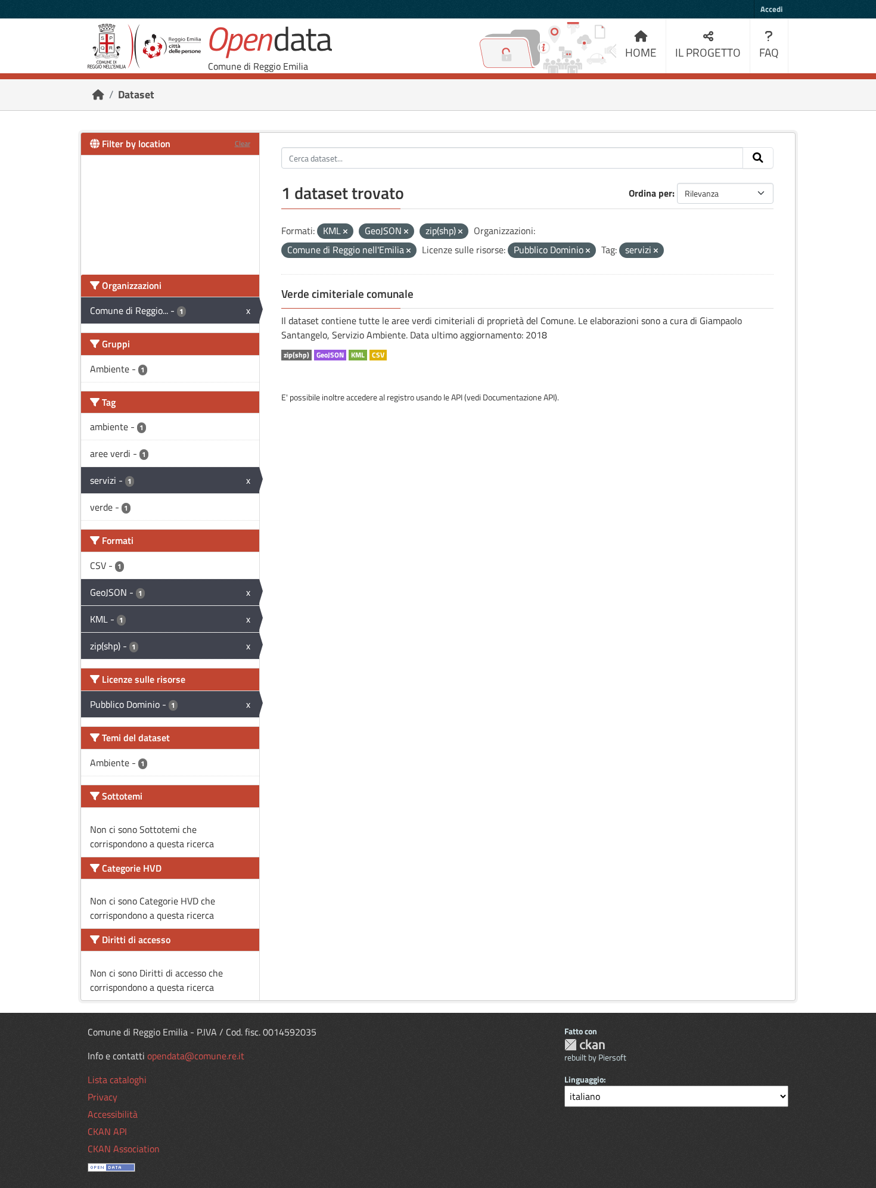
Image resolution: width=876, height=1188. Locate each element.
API (456, 397)
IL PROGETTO (708, 52)
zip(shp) (296, 355)
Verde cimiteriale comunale (347, 294)
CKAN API (107, 1131)
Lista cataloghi (117, 1079)
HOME (641, 52)
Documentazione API (519, 397)
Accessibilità (113, 1114)
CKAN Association (124, 1149)
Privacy (102, 1097)
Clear (242, 143)
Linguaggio (584, 1079)
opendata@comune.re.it (195, 1056)
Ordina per (650, 193)
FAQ (769, 52)
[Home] (98, 94)
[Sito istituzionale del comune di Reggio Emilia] (144, 46)
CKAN (584, 1044)
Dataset (136, 94)
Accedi (771, 9)
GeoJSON (330, 355)
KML (358, 355)
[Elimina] (345, 232)
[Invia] (758, 158)
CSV (378, 355)
